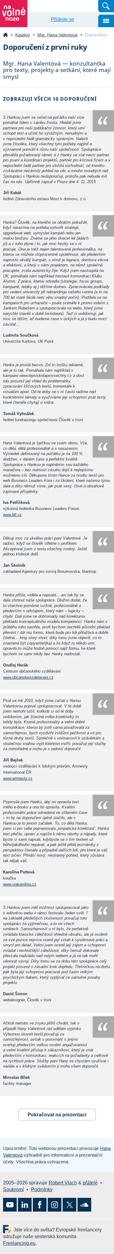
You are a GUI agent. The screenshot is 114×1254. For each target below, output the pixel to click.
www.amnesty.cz (18, 778)
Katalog (22, 34)
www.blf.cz (12, 514)
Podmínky (42, 1189)
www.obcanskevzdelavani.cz (28, 677)
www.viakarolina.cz (19, 884)
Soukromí (13, 1189)
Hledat (106, 6)
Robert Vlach (63, 1182)
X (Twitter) (69, 1205)
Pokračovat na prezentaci (57, 1114)
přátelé (90, 1182)
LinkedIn (25, 1205)
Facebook (40, 1205)
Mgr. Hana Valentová (57, 34)
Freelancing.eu (8, 1229)
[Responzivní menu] (106, 21)
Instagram (54, 1205)
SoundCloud (84, 1205)
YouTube (10, 1205)
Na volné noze (5, 35)
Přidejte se (62, 19)
